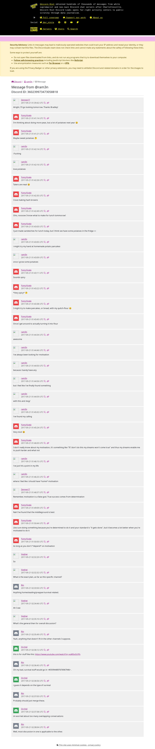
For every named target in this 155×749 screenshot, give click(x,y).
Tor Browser (54, 63)
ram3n (29, 81)
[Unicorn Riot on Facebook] (59, 22)
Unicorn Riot (47, 4)
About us (97, 17)
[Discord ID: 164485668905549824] (16, 117)
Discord (17, 81)
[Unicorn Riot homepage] (34, 6)
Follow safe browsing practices (28, 60)
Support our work (75, 17)
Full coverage (50, 17)
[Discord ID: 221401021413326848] (16, 555)
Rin (22, 585)
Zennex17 (25, 100)
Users (60, 29)
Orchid (24, 647)
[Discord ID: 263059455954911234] (16, 147)
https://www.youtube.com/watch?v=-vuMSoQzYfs (57, 654)
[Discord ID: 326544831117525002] (16, 648)
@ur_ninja (48, 22)
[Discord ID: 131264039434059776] (16, 586)
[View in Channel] (45, 102)
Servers (47, 29)
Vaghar (24, 554)
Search (73, 29)
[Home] (34, 29)
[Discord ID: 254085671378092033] (16, 101)
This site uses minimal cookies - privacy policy (79, 745)
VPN (67, 63)
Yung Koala (26, 115)
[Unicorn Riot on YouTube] (71, 22)
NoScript (78, 60)
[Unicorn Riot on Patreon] (78, 22)
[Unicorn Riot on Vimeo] (65, 22)
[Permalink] (48, 102)
